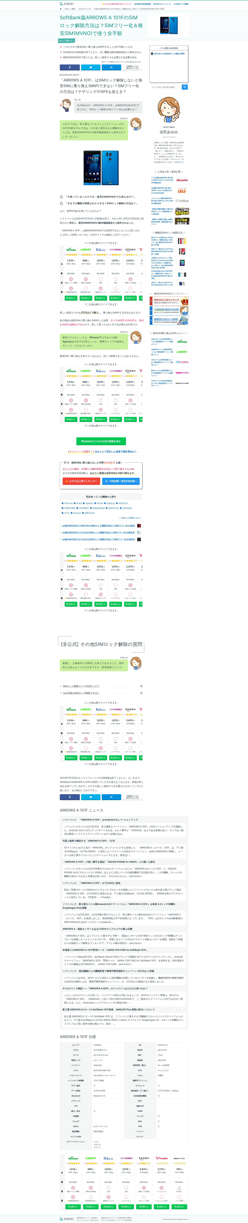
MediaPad (98, 508)
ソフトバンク (119, 1220)
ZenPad (127, 508)
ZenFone (113, 508)
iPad (79, 503)
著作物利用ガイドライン (84, 1218)
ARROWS (69, 508)
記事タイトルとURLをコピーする (132, 67)
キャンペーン (163, 4)
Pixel (99, 503)
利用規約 (94, 1218)
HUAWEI (83, 508)
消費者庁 (129, 1218)
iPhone (68, 503)
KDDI (112, 1220)
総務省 (103, 1218)
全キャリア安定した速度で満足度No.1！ (116, 451)
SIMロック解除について (131, 518)
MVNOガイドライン (111, 1218)
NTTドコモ (104, 1220)
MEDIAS (89, 513)
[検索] (185, 86)
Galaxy (110, 503)
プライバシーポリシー (83, 1220)
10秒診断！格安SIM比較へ (123, 481)
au (109, 1220)
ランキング (117, 4)
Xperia (89, 503)
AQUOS (123, 503)
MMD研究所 (128, 1220)
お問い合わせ (94, 1220)
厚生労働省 (122, 1218)
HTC (67, 513)
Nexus (77, 513)
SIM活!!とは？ (179, 162)
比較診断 (144, 4)
